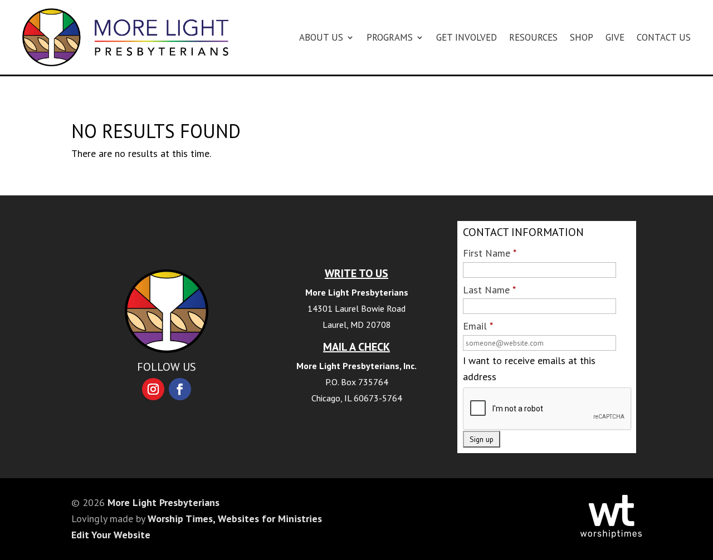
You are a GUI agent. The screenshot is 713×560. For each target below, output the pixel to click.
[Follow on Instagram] (153, 389)
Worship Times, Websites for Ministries (235, 518)
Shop (581, 37)
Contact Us (664, 37)
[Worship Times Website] (611, 534)
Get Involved (466, 37)
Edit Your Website (110, 534)
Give (614, 37)
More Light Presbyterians (163, 502)
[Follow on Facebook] (180, 389)
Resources (533, 37)
